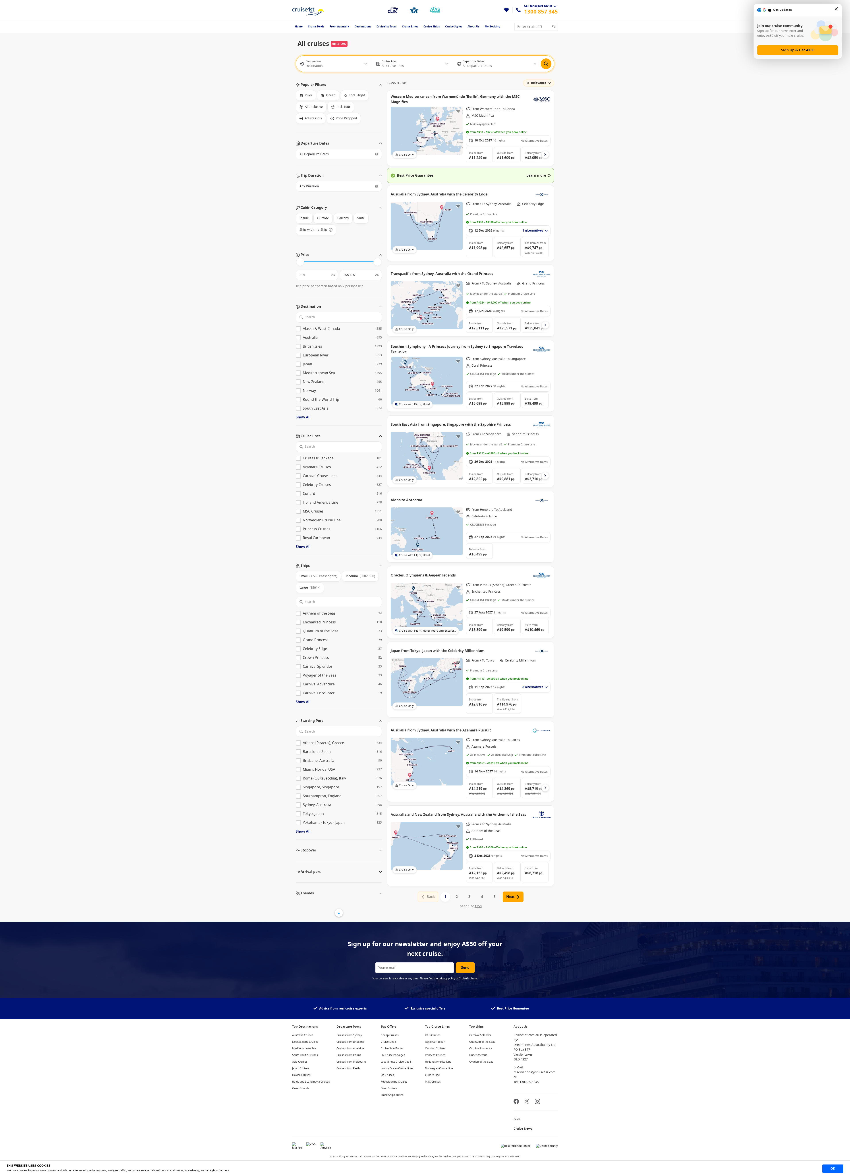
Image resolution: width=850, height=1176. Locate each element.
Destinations (362, 27)
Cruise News (523, 1128)
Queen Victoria (478, 1055)
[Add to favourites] (458, 111)
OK (833, 1168)
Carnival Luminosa (480, 1048)
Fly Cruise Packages (393, 1055)
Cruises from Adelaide (350, 1048)
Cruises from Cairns (348, 1055)
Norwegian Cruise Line (439, 1068)
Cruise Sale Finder (392, 1048)
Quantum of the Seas (482, 1042)
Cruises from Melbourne (351, 1062)
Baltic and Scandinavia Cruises (311, 1082)
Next (510, 896)
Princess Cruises (435, 1055)
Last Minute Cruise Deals (396, 1062)
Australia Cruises (302, 1035)
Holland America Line (438, 1062)
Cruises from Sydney (349, 1035)
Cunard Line (432, 1075)
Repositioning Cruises (394, 1082)
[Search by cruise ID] (555, 27)
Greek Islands (300, 1088)
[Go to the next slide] (545, 154)
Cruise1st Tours (387, 27)
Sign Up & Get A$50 (797, 50)
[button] (339, 84)
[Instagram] (537, 1102)
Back (431, 896)
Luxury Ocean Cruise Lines (397, 1068)
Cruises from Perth (348, 1068)
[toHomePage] (308, 10)
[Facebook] (516, 1102)
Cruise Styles (453, 27)
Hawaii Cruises (301, 1075)
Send (465, 967)
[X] (526, 1102)
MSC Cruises (433, 1082)
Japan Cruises (300, 1068)
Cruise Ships (431, 27)
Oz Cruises (387, 1075)
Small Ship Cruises (392, 1095)
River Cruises (389, 1088)
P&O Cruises (432, 1035)
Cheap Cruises (390, 1035)
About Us (473, 27)
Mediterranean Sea (304, 1048)
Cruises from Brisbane (350, 1042)
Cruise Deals (316, 27)
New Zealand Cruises (305, 1042)
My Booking (492, 27)
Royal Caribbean (435, 1042)
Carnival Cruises (435, 1048)
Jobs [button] (517, 1118)
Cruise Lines (410, 27)
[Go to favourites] (506, 10)
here (474, 979)
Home (299, 27)
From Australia (339, 27)
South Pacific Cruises (305, 1055)
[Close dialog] (836, 9)
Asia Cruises (299, 1062)
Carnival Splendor (480, 1035)
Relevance (538, 83)
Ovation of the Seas (481, 1062)
